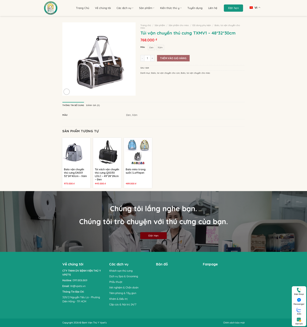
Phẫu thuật (115, 282)
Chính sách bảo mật (234, 322)
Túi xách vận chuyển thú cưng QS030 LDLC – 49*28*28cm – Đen (107, 174)
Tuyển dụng (194, 8)
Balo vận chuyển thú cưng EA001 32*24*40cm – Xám (75, 173)
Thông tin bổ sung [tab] (73, 105)
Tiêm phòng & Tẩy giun (122, 293)
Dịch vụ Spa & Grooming (123, 276)
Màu (142, 47)
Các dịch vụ (124, 8)
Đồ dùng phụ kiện (202, 25)
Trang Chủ (82, 8)
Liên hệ (212, 8)
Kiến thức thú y (169, 8)
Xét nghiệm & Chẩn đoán (123, 287)
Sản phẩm (145, 8)
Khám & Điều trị (118, 298)
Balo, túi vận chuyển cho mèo (195, 73)
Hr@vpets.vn (78, 286)
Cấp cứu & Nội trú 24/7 (122, 304)
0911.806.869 (80, 280)
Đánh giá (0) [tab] (93, 105)
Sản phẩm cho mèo (179, 25)
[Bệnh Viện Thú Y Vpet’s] (57, 8)
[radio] (151, 47)
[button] (66, 92)
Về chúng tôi (103, 8)
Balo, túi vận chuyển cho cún (165, 73)
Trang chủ (145, 25)
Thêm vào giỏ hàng (173, 58)
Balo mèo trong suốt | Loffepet (136, 171)
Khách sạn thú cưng (121, 270)
